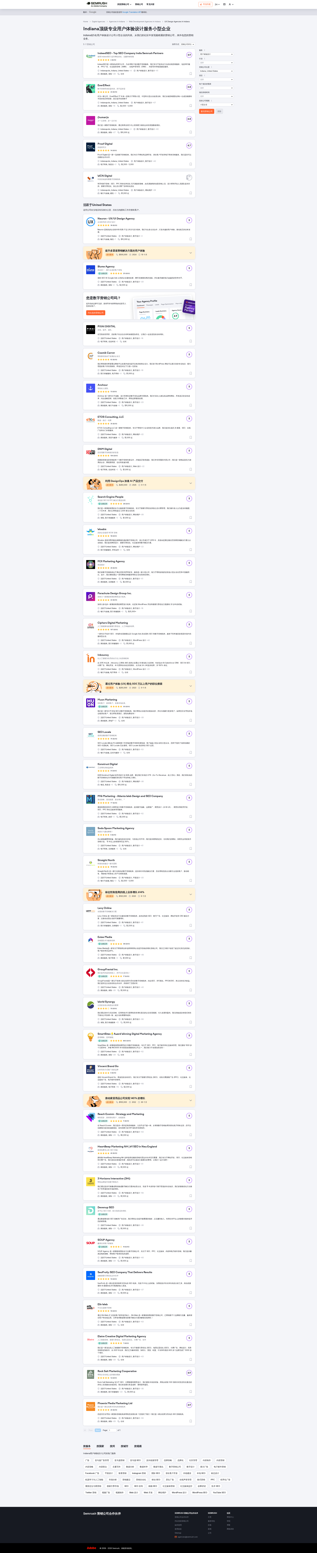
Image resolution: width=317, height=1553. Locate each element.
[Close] (202, 748)
